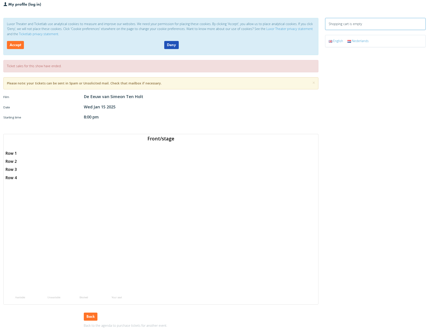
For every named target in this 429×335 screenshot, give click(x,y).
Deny (171, 44)
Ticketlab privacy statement (38, 34)
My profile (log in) (24, 4)
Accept (15, 44)
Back (90, 316)
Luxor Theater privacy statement (289, 29)
